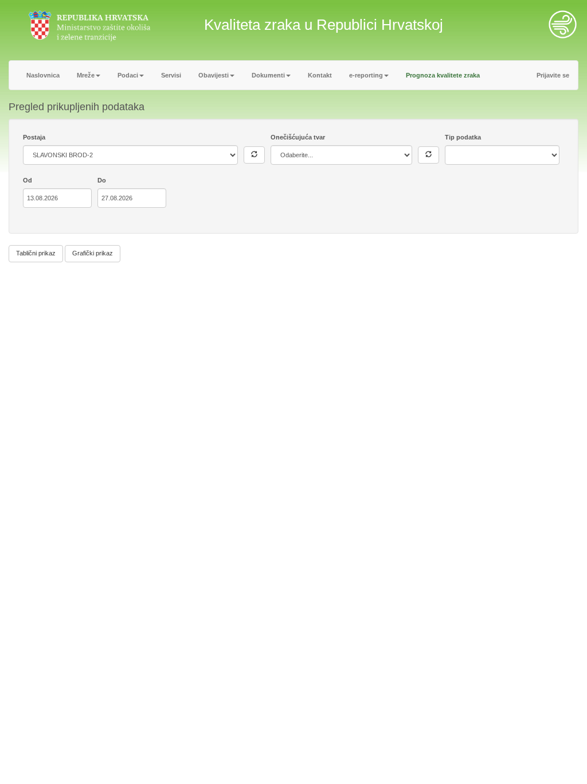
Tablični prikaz (36, 253)
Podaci (128, 75)
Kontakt (320, 75)
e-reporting (366, 75)
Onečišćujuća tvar (298, 137)
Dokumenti (268, 75)
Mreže (86, 75)
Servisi (171, 75)
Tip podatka (463, 137)
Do (101, 180)
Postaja (34, 137)
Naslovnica (43, 75)
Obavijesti (213, 75)
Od (27, 180)
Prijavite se (553, 75)
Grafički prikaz (92, 253)
